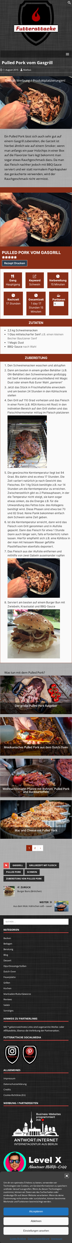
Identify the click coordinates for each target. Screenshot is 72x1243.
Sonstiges (8, 1010)
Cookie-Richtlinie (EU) (14, 1095)
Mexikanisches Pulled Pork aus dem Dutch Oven (36, 747)
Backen (7, 938)
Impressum (56, 1238)
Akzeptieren (36, 1211)
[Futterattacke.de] (36, 44)
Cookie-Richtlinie (18, 1238)
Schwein (32, 872)
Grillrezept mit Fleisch (42, 865)
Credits (7, 1089)
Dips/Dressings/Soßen (14, 966)
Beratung (8, 949)
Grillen (6, 982)
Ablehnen (36, 1221)
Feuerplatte (9, 977)
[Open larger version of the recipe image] (36, 220)
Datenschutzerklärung (38, 1238)
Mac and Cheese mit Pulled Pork (36, 830)
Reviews (7, 999)
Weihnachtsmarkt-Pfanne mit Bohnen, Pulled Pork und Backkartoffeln (36, 790)
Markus (27, 69)
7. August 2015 (10, 69)
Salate (6, 1005)
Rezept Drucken (14, 263)
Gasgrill (18, 865)
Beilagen (7, 943)
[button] (67, 1176)
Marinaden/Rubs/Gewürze (17, 993)
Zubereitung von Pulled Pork (24, 878)
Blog (5, 954)
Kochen (7, 988)
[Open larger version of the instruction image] (27, 466)
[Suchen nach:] (36, 921)
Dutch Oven (9, 971)
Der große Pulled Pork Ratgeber (36, 706)
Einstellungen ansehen (36, 1230)
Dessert (7, 960)
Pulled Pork (13, 872)
